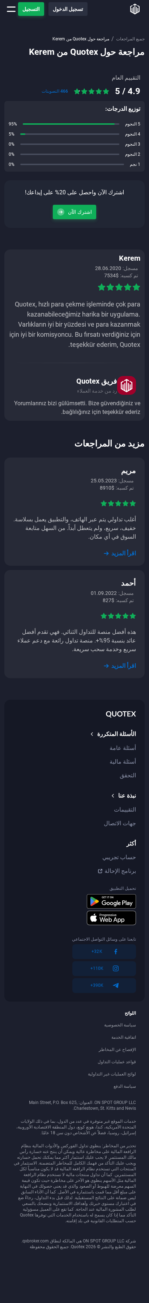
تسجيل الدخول (68, 9)
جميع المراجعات (130, 38)
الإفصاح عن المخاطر (117, 1049)
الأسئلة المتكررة (116, 733)
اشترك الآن (79, 212)
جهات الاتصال (120, 823)
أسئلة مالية (123, 761)
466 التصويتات (55, 91)
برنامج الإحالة (120, 870)
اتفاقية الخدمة (123, 1037)
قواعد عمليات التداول (117, 1061)
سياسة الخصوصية (120, 1025)
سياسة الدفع (125, 1086)
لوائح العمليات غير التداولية (112, 1074)
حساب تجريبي (119, 857)
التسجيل (31, 9)
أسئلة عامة (123, 748)
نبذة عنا (127, 795)
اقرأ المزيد (123, 553)
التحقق (128, 775)
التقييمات (125, 809)
